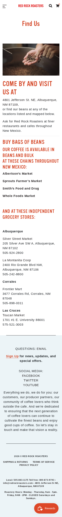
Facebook (31, 375)
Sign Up (12, 356)
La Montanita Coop (17, 260)
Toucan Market (13, 315)
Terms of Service (44, 462)
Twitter (31, 380)
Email (42, 348)
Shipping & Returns (15, 462)
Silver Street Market (17, 239)
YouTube (31, 385)
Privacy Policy (28, 465)
